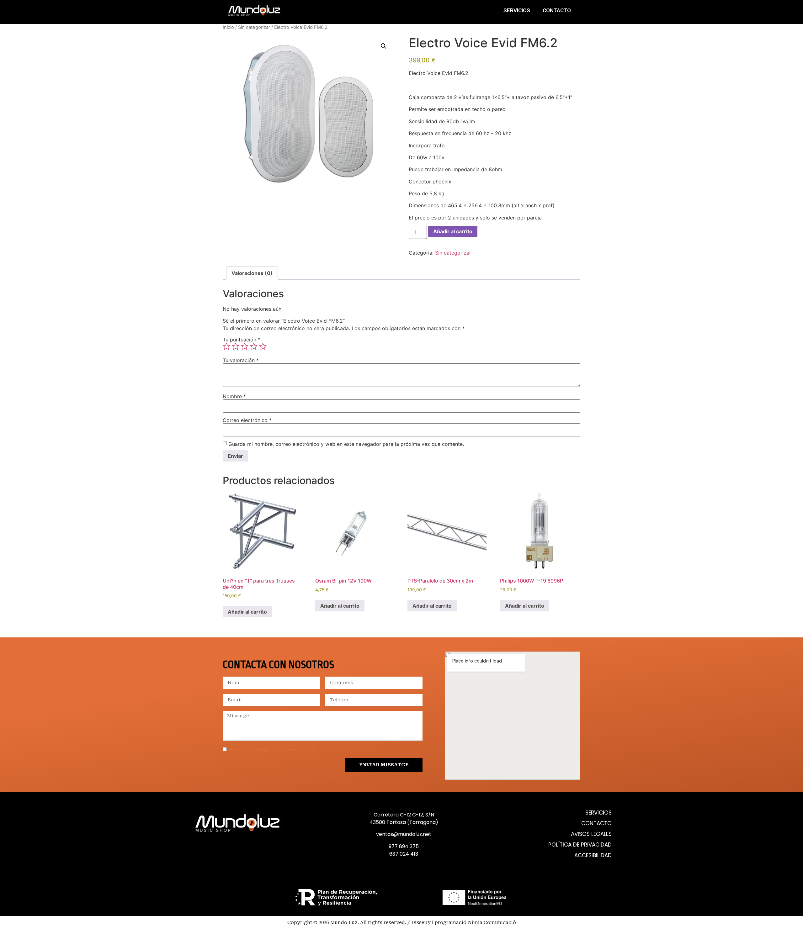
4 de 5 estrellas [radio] (254, 346)
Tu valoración (241, 360)
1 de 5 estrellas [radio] (226, 346)
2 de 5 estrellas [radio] (235, 346)
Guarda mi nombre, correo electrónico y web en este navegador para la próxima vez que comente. (346, 443)
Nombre (234, 396)
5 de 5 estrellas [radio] (263, 346)
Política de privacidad (580, 845)
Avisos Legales (591, 834)
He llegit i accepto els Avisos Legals (272, 749)
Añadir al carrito (452, 231)
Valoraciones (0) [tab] (252, 273)
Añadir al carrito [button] (247, 612)
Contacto (557, 10)
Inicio (228, 27)
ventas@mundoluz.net (403, 834)
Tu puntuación (241, 339)
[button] (383, 46)
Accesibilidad (593, 855)
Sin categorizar (254, 27)
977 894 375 (404, 846)
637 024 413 (403, 854)
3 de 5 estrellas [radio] (244, 346)
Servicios (516, 10)
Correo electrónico (247, 420)
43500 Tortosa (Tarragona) (404, 822)
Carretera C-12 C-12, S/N (404, 814)
